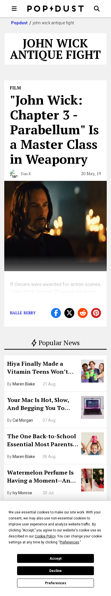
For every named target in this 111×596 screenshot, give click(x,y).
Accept (55, 559)
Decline (55, 571)
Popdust (19, 23)
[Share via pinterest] (96, 313)
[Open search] (96, 8)
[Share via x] (69, 313)
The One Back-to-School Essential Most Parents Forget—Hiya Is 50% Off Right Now (41, 440)
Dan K (26, 173)
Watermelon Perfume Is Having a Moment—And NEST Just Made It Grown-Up (40, 477)
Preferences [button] (69, 542)
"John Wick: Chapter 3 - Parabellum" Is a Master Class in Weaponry (54, 129)
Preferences (55, 583)
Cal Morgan (23, 420)
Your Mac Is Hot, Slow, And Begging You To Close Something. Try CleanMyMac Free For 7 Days (40, 404)
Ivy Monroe (22, 493)
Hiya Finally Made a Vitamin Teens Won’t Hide (37, 368)
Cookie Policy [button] (45, 536)
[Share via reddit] (83, 313)
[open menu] (14, 8)
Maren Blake (24, 384)
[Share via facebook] (56, 313)
